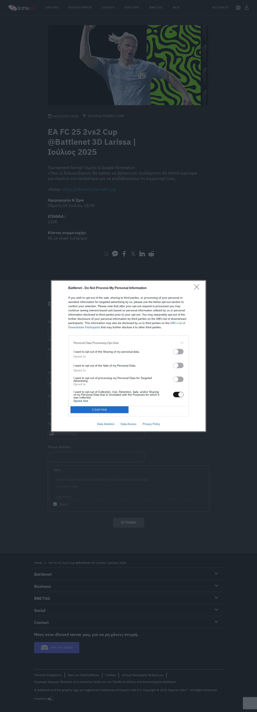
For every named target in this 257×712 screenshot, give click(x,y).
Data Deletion (105, 424)
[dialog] (128, 356)
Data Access (128, 424)
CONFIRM (99, 409)
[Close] (198, 288)
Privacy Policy (151, 424)
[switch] (178, 351)
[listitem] (128, 343)
